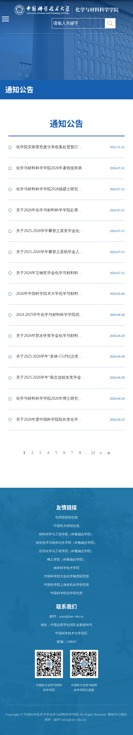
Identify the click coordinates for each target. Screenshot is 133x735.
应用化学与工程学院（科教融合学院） (66, 551)
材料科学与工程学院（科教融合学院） (66, 534)
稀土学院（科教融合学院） (66, 559)
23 (93, 453)
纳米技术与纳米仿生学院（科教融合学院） (66, 542)
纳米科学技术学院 (66, 568)
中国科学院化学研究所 (66, 593)
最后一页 (109, 453)
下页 (101, 453)
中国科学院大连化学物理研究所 (66, 576)
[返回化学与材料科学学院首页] (66, 8)
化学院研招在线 (66, 517)
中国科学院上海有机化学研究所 (66, 584)
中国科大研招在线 (66, 526)
